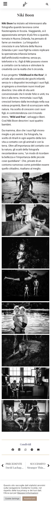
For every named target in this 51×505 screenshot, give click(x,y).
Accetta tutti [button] (29, 498)
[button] (47, 4)
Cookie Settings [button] (12, 498)
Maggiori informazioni (27, 493)
